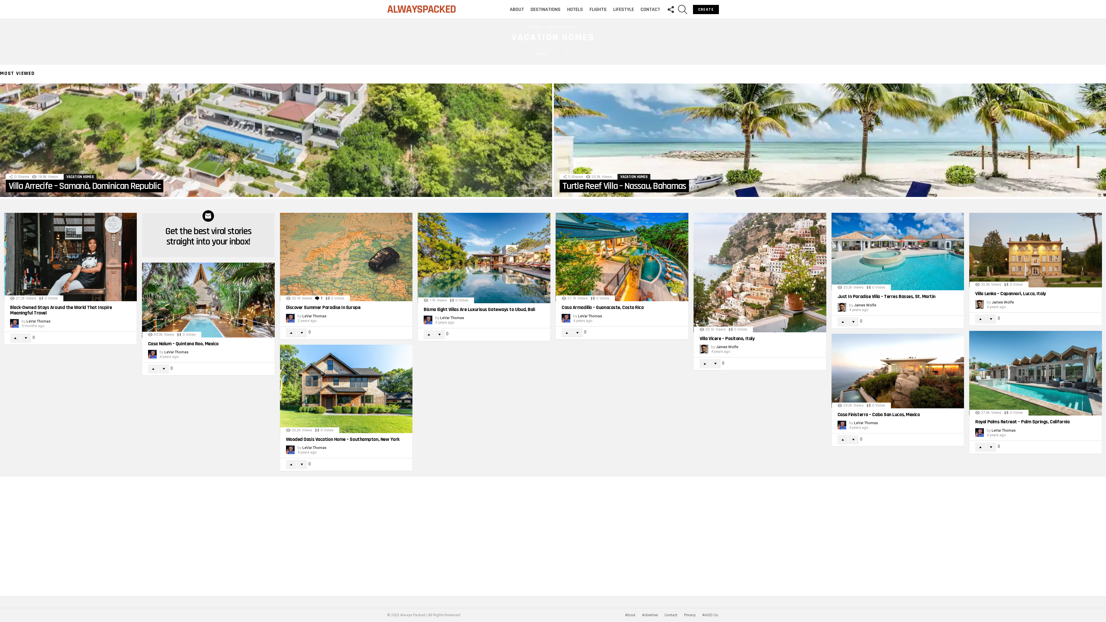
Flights (598, 9)
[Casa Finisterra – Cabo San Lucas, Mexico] (898, 371)
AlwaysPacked (421, 9)
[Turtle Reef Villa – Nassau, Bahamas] (830, 140)
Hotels (575, 9)
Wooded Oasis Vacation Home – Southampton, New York (343, 439)
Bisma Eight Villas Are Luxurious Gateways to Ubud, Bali (479, 309)
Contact (650, 9)
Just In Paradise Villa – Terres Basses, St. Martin (887, 296)
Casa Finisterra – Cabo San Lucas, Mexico (879, 414)
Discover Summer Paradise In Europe (323, 307)
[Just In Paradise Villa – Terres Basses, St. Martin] (898, 252)
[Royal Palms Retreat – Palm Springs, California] (1035, 373)
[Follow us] (670, 9)
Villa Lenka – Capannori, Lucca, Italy (1010, 293)
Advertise (650, 615)
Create (706, 9)
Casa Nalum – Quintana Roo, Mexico (183, 343)
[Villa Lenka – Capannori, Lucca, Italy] (1035, 250)
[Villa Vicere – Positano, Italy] (760, 272)
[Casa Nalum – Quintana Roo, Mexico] (208, 300)
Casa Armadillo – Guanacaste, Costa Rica (602, 307)
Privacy (690, 615)
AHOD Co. (710, 615)
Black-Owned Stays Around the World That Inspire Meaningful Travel (61, 310)
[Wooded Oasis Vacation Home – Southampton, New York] (346, 389)
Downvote (26, 338)
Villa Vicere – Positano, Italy (727, 338)
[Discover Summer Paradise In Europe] (346, 257)
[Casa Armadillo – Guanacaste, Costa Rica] (622, 257)
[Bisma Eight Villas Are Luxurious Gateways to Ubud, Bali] (484, 258)
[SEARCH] (682, 9)
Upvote (15, 338)
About (517, 9)
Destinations (545, 9)
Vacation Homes (80, 177)
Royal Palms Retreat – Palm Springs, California (1022, 421)
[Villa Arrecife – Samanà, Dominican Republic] (276, 140)
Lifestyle (623, 9)
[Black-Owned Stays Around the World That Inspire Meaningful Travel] (70, 257)
